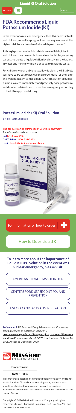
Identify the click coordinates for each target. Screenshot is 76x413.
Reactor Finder (18, 10)
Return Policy (20, 373)
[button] (38, 225)
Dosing (7, 10)
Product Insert (19, 367)
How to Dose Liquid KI (38, 241)
